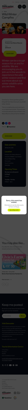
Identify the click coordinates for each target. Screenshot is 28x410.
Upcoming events (14, 210)
